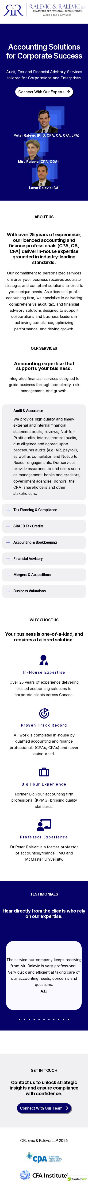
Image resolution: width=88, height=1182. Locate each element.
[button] (44, 452)
